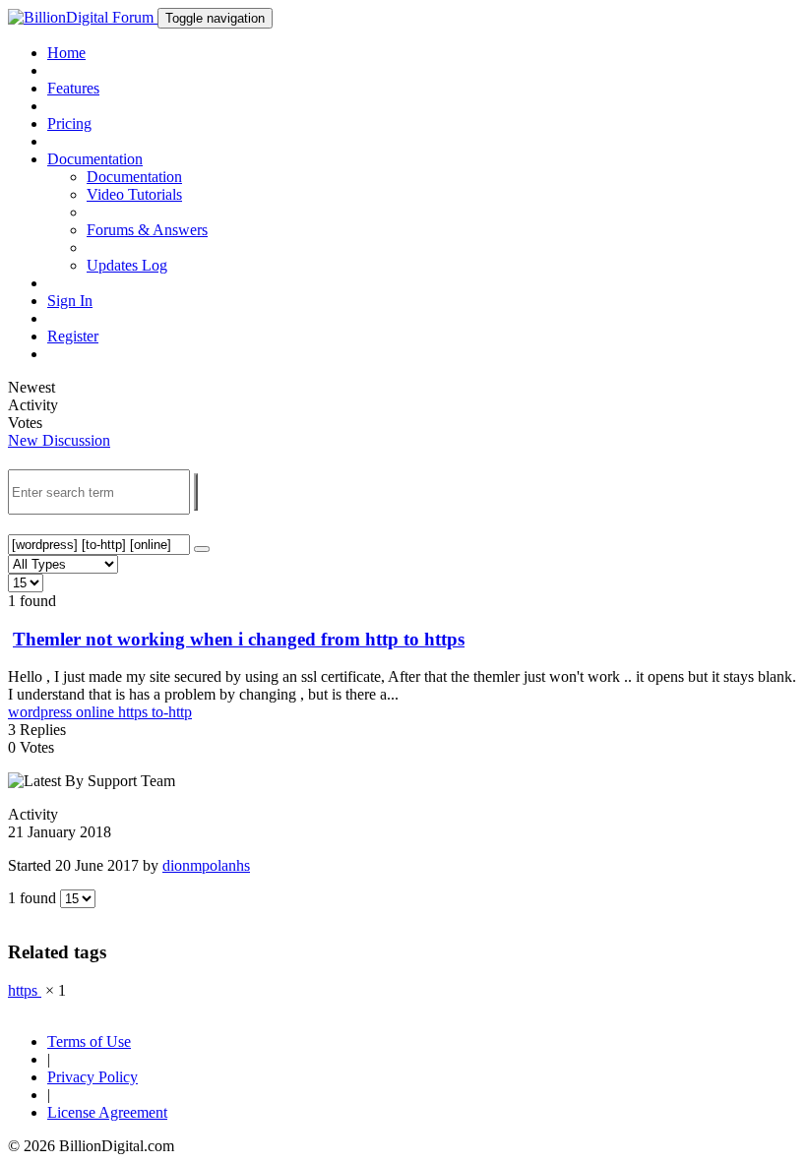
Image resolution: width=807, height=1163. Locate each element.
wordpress (42, 712)
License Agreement (107, 1112)
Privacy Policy (92, 1077)
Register (72, 336)
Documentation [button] (95, 159)
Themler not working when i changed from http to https (239, 639)
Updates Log (127, 265)
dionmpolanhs (206, 865)
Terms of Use (89, 1041)
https (135, 712)
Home (66, 52)
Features (73, 88)
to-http (172, 712)
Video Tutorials (134, 194)
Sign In (70, 300)
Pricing (69, 123)
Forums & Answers (147, 229)
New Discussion (59, 440)
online (97, 712)
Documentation (134, 176)
